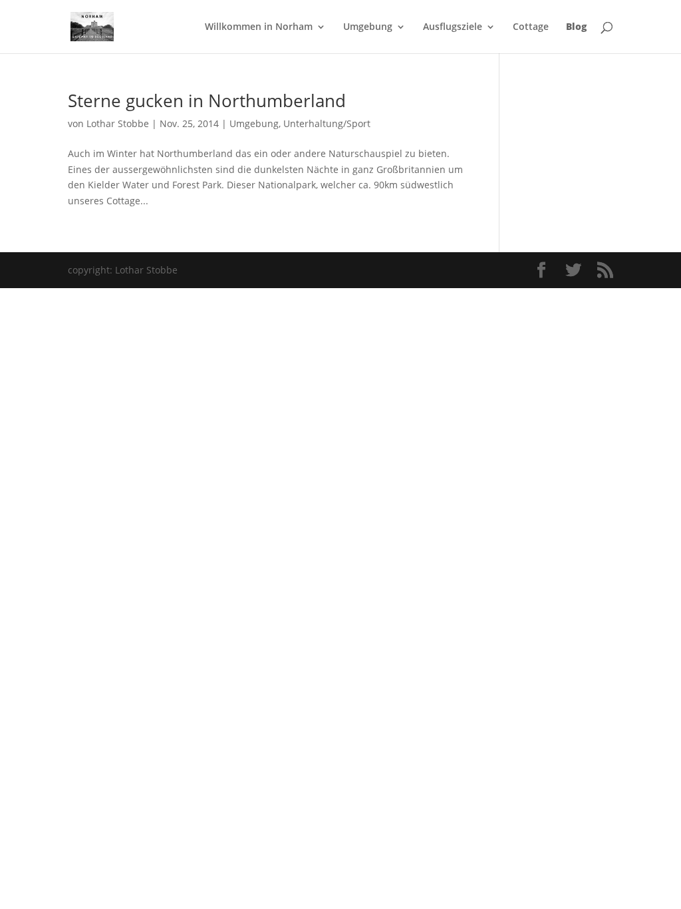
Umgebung (367, 27)
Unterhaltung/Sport (326, 123)
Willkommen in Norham (259, 27)
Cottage (531, 27)
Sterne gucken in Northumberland (207, 100)
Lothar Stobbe (117, 123)
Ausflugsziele (452, 27)
